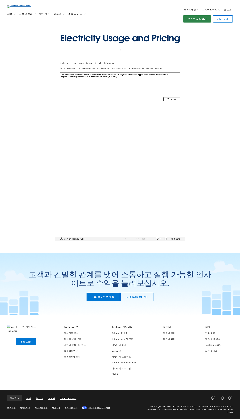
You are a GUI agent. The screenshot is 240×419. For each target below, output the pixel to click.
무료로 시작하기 (197, 19)
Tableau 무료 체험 (103, 297)
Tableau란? (71, 327)
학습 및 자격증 (212, 339)
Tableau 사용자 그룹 (122, 339)
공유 (121, 49)
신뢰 (28, 398)
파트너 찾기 (169, 333)
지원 (207, 327)
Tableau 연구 (71, 350)
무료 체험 (26, 341)
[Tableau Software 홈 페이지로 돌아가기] (19, 5)
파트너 (167, 327)
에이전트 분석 (71, 333)
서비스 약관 (25, 407)
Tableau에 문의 (191, 9)
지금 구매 (223, 19)
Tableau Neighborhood (124, 362)
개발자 (51, 398)
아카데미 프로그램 (121, 368)
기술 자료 (210, 333)
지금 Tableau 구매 (137, 297)
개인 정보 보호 (41, 407)
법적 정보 (11, 407)
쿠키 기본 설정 (71, 407)
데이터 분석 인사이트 (75, 344)
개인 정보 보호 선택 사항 (99, 407)
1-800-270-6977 (211, 9)
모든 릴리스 (211, 350)
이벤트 (115, 374)
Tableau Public (120, 333)
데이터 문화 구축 (72, 339)
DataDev (116, 350)
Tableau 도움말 (213, 344)
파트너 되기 (169, 339)
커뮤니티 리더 (119, 344)
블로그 (39, 398)
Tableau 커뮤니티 (122, 327)
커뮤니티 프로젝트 (121, 356)
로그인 (227, 9)
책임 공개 (56, 407)
